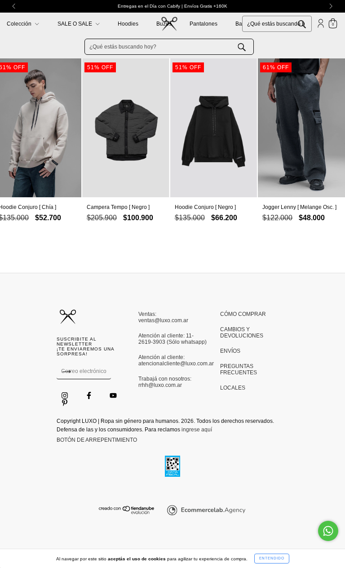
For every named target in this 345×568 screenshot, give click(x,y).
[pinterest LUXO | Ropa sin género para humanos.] (65, 402)
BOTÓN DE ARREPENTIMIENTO (97, 440)
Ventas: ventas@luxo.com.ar (163, 317)
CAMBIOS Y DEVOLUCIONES (241, 332)
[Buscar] (308, 23)
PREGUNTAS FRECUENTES (238, 369)
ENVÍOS (230, 351)
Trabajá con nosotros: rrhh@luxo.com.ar (164, 382)
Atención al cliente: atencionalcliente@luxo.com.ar (172, 360)
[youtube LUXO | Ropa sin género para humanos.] (113, 395)
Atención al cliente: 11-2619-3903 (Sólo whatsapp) (172, 339)
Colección (20, 24)
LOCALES (232, 388)
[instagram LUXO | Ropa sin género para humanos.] (65, 395)
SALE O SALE (75, 24)
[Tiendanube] (127, 512)
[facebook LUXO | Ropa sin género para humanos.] (89, 395)
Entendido (271, 558)
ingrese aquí (196, 429)
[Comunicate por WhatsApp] (328, 531)
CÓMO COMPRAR (243, 314)
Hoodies (128, 24)
